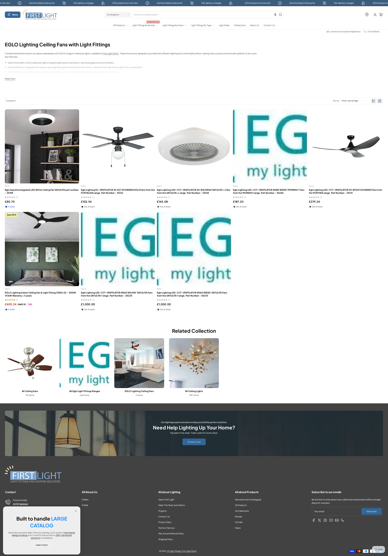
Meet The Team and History (171, 505)
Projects (162, 510)
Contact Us (164, 516)
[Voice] (275, 14)
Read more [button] (10, 78)
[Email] (337, 520)
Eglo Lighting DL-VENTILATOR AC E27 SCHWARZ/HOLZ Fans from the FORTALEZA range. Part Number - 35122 (118, 191)
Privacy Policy (164, 522)
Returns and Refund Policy (171, 533)
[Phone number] (342, 520)
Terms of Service (166, 527)
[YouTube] (331, 520)
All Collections (242, 510)
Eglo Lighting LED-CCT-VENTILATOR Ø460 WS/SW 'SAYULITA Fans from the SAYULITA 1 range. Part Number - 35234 (116, 294)
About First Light (166, 499)
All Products (241, 505)
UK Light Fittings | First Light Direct (181, 551)
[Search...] (280, 14)
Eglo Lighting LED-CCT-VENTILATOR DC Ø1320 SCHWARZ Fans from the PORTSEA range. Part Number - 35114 (345, 191)
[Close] (76, 511)
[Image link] (30, 368)
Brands (238, 516)
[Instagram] (325, 520)
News (238, 527)
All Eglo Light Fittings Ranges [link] (84, 391)
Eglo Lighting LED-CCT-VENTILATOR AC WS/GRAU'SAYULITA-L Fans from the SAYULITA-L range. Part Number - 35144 (193, 191)
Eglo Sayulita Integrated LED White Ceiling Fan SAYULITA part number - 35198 (42, 191)
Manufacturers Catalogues (248, 499)
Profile (85, 505)
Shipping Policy (165, 539)
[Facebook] (314, 520)
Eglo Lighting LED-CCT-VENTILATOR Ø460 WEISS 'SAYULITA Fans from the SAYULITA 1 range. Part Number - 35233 (192, 294)
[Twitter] (319, 520)
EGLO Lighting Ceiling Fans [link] (139, 391)
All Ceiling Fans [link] (30, 391)
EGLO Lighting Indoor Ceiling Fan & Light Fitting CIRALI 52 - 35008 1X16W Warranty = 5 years (40, 294)
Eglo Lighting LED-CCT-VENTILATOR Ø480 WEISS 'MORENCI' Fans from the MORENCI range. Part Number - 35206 (268, 191)
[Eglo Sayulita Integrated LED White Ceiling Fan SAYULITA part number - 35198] (42, 146)
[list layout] (373, 101)
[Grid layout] (379, 101)
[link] (121, 25)
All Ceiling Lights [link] (194, 391)
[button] (12, 14)
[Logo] (39, 14)
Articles (238, 522)
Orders (85, 499)
